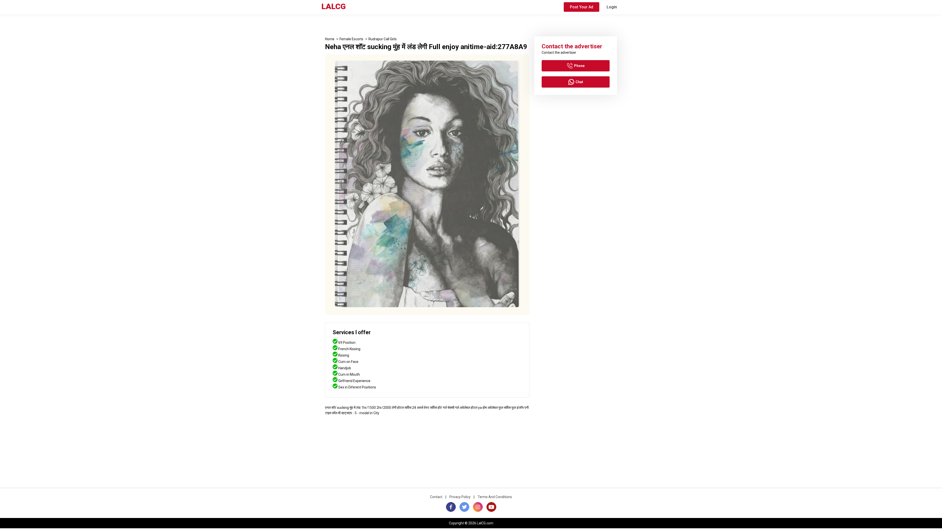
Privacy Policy (460, 497)
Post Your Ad (581, 7)
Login (612, 7)
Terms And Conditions (495, 497)
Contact (436, 497)
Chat (579, 82)
